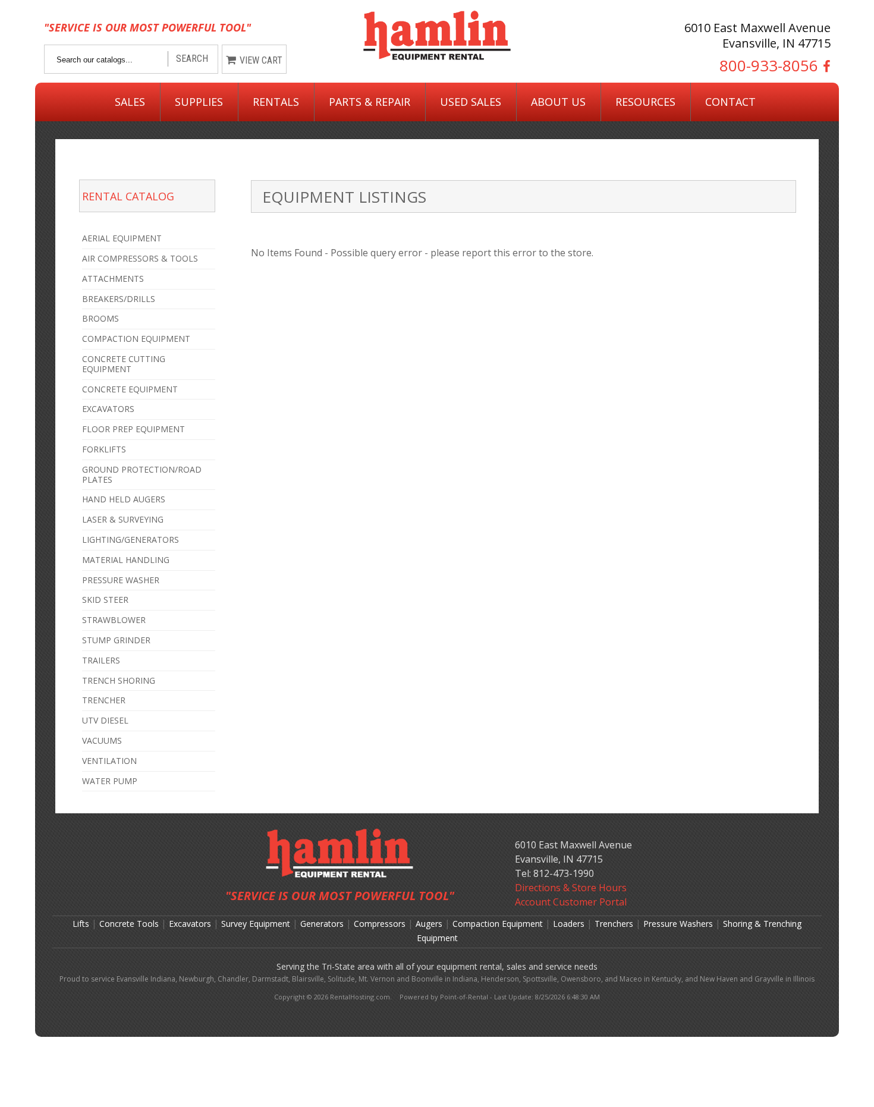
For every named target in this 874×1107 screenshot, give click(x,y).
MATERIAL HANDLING (125, 559)
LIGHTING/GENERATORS (130, 539)
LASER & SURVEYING (123, 519)
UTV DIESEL (105, 720)
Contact (730, 102)
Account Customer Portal (571, 901)
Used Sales (470, 102)
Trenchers (614, 923)
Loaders (568, 923)
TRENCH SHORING (118, 680)
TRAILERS (101, 660)
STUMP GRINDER (116, 640)
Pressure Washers (678, 923)
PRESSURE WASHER (120, 580)
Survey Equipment (255, 923)
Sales (130, 102)
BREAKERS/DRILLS (118, 298)
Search (192, 58)
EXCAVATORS (108, 408)
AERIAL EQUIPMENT (122, 238)
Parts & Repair (369, 102)
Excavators (190, 923)
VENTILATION (109, 760)
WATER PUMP (109, 781)
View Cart (261, 60)
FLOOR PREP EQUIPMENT (133, 429)
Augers (429, 923)
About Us (558, 102)
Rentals (276, 102)
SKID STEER (105, 599)
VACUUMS (102, 740)
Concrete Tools (129, 923)
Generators (322, 923)
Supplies (199, 102)
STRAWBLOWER (114, 619)
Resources (645, 102)
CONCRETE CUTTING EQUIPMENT (123, 364)
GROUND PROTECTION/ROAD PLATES (142, 474)
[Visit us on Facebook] (824, 66)
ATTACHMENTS (113, 278)
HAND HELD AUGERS (123, 499)
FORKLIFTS (104, 449)
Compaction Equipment (497, 923)
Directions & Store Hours (571, 887)
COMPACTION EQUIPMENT (136, 338)
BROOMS (100, 318)
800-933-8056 (768, 66)
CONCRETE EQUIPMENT (130, 389)
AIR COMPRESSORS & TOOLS (140, 258)
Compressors (379, 923)
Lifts (81, 923)
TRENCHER (103, 700)
